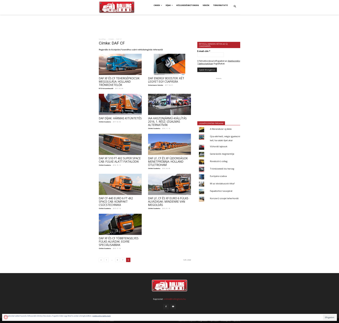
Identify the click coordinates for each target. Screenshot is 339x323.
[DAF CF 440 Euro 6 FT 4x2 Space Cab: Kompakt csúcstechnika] (120, 184)
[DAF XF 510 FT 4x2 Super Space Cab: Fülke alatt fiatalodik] (120, 144)
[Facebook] (166, 306)
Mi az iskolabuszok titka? (222, 183)
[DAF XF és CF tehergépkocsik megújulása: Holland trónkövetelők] (120, 64)
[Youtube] (173, 306)
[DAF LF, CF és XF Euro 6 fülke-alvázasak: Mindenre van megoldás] (169, 184)
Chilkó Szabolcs (105, 122)
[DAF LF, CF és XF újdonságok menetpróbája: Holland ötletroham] (169, 144)
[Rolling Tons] (117, 7)
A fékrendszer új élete (221, 129)
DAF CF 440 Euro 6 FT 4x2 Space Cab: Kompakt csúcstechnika (116, 201)
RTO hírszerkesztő (106, 88)
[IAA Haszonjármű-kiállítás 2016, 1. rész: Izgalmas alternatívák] (169, 104)
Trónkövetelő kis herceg (222, 168)
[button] (235, 6)
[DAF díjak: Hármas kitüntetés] (120, 104)
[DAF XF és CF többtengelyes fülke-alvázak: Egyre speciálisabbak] (120, 224)
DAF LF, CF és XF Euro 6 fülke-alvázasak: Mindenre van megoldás (168, 201)
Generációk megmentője (222, 153)
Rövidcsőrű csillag (219, 161)
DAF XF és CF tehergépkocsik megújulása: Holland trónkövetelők (119, 81)
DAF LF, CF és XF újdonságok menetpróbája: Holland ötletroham (168, 161)
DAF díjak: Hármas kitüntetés (120, 118)
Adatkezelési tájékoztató (101, 316)
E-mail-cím (203, 51)
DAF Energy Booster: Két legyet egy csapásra (166, 79)
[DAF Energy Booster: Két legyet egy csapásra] (169, 64)
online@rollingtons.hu (175, 299)
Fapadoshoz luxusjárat (221, 191)
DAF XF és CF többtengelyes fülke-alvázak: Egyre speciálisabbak (119, 241)
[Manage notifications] (6, 317)
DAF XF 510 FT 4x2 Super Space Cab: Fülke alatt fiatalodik (120, 159)
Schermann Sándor (155, 85)
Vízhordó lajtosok (218, 146)
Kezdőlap (102, 39)
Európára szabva (218, 176)
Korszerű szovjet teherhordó (224, 198)
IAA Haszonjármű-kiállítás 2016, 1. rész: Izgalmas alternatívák (167, 121)
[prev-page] (101, 260)
